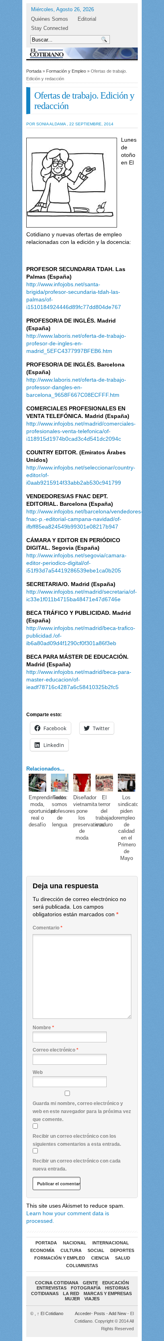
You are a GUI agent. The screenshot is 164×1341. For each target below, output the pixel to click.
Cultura (71, 1250)
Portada (33, 71)
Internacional (110, 1242)
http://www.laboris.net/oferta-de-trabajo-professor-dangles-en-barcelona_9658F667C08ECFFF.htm (76, 387)
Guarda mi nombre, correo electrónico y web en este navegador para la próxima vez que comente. (82, 1111)
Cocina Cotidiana (56, 1282)
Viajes (92, 1298)
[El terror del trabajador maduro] (104, 783)
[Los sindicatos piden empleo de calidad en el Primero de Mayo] (127, 783)
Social (96, 1250)
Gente (90, 1282)
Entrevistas (51, 1288)
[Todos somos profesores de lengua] (60, 783)
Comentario (47, 928)
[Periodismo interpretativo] (82, 53)
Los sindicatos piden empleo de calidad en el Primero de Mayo (129, 827)
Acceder (83, 1313)
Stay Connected (49, 28)
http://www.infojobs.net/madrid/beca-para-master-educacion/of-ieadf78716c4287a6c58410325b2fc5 (78, 679)
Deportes (122, 1250)
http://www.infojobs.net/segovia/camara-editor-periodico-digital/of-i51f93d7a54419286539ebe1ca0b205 (76, 563)
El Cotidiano (50, 1313)
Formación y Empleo (66, 71)
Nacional (74, 1242)
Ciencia (100, 1258)
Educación (115, 1282)
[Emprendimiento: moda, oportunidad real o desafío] (38, 783)
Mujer (72, 1298)
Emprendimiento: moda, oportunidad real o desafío (48, 811)
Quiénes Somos (49, 19)
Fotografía (86, 1288)
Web (38, 1072)
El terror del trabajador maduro (107, 811)
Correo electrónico (55, 1050)
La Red (71, 1293)
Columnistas (82, 1265)
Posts (99, 1313)
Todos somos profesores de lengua (63, 811)
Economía (42, 1250)
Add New (117, 1313)
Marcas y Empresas (108, 1293)
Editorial (87, 19)
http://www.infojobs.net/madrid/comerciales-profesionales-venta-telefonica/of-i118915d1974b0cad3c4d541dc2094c (81, 431)
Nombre (43, 1027)
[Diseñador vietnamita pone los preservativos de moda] (82, 783)
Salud (122, 1258)
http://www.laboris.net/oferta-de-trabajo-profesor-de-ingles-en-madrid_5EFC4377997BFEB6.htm (76, 343)
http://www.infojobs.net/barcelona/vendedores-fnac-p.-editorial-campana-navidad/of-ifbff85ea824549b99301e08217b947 (84, 519)
